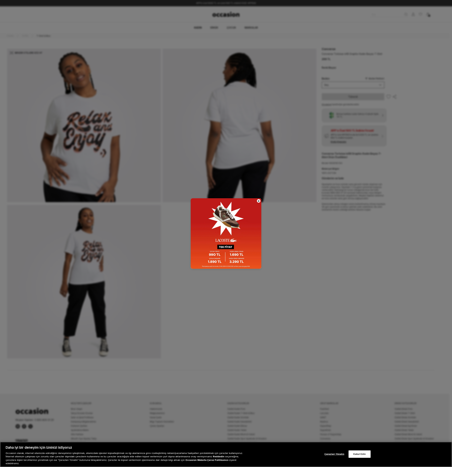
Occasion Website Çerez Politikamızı (207, 460)
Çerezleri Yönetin (334, 454)
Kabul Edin (359, 454)
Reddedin (218, 456)
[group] (226, 233)
